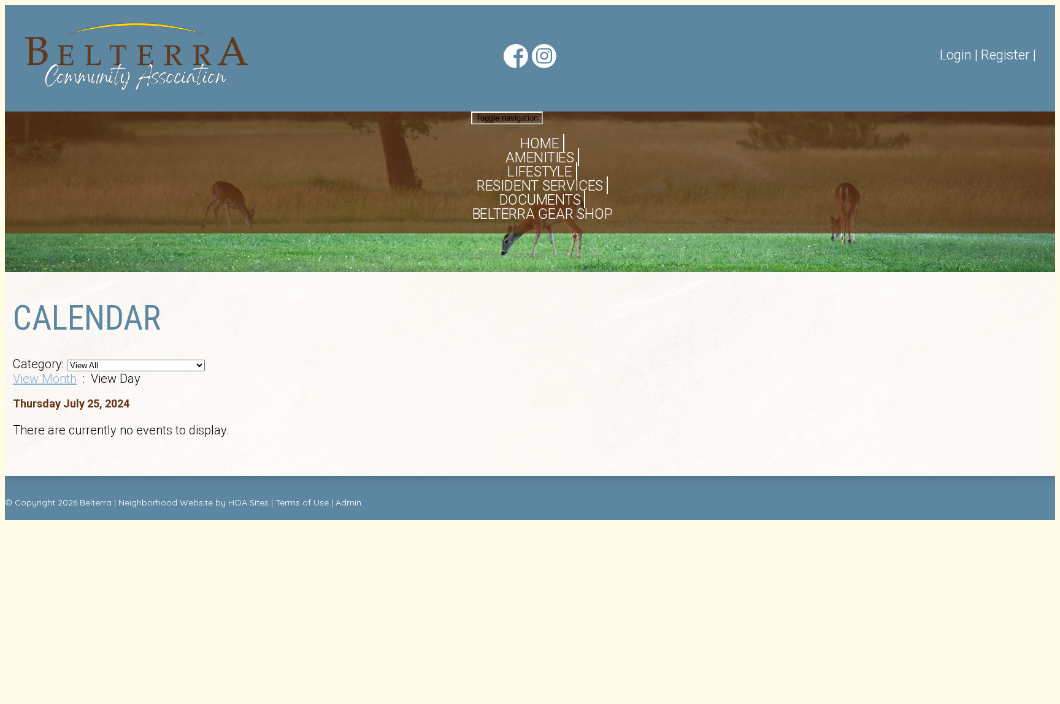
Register (1005, 54)
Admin (348, 502)
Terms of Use (302, 502)
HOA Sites (248, 502)
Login (956, 54)
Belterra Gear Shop (542, 214)
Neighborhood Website (165, 502)
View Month (45, 378)
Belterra (96, 502)
